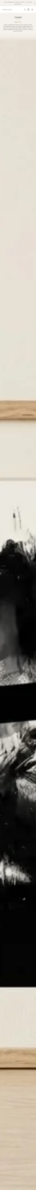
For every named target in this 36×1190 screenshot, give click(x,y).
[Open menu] (32, 9)
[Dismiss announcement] (34, 3)
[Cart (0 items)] (28, 10)
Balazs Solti (18, 22)
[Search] (25, 10)
